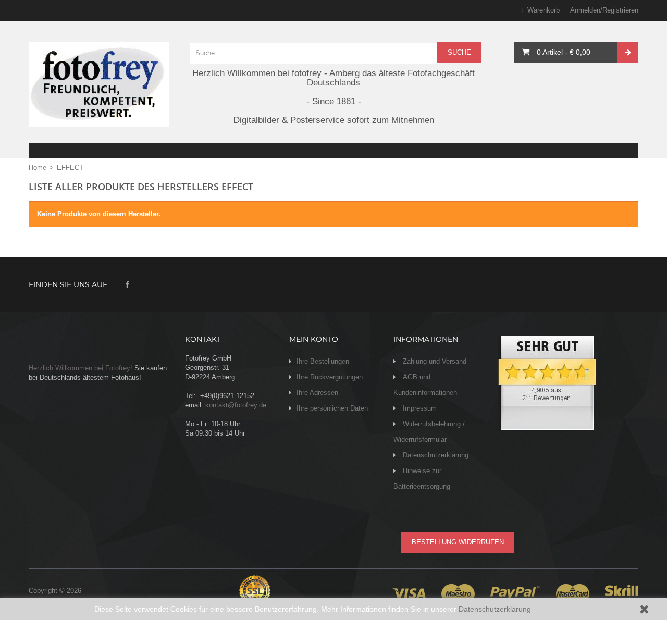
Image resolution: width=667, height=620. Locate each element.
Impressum (419, 408)
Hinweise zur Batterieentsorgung (421, 478)
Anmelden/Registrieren (604, 10)
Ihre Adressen (317, 392)
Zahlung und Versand (433, 361)
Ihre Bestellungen (323, 361)
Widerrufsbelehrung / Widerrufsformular (429, 431)
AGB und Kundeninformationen (425, 384)
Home (37, 167)
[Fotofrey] (99, 84)
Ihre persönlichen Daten (332, 408)
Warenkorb (543, 10)
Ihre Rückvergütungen (330, 377)
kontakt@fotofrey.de (235, 405)
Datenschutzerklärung (495, 609)
